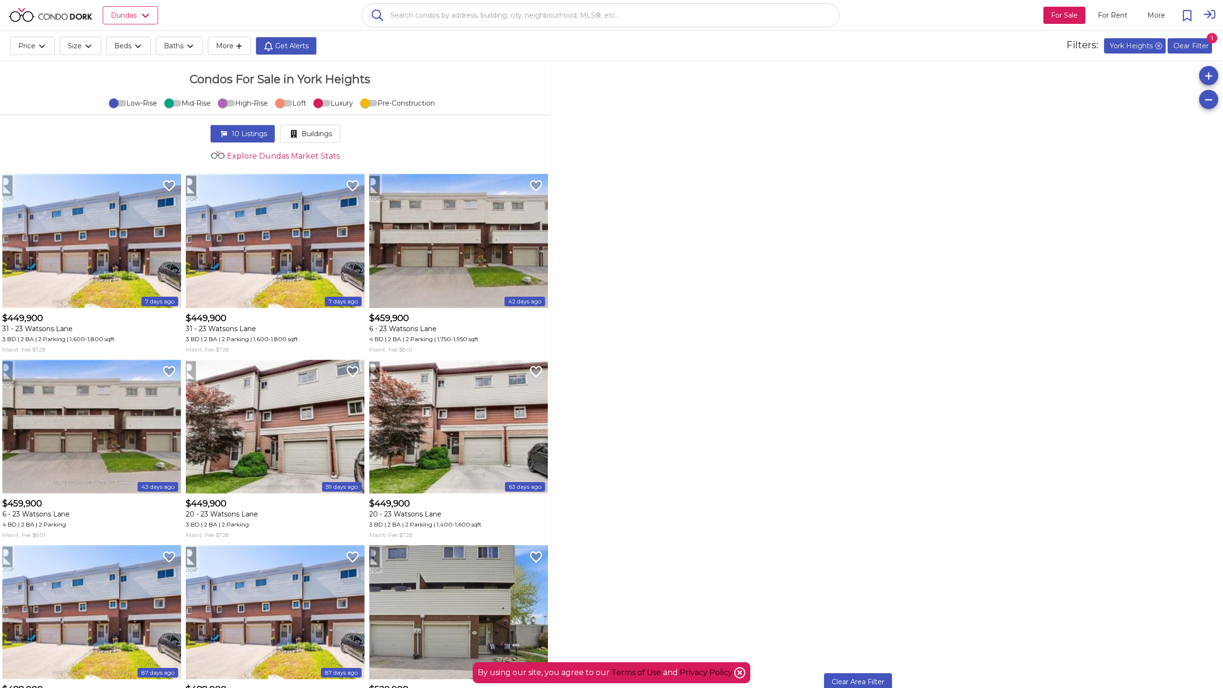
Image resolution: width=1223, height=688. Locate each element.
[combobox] (600, 15)
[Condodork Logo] (50, 15)
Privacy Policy (707, 672)
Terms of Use (636, 672)
